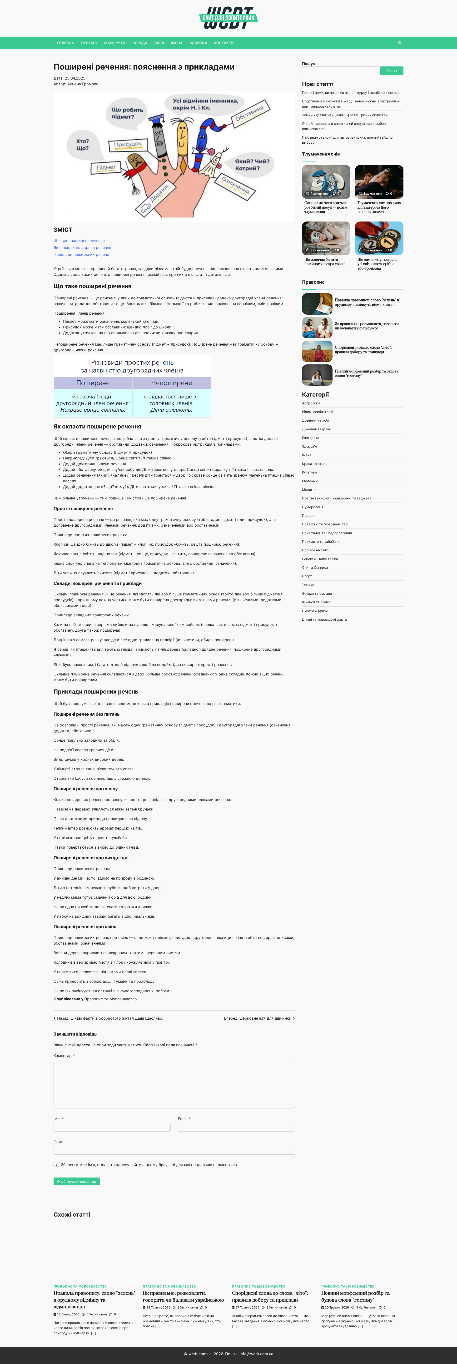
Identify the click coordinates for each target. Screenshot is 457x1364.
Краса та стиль (314, 464)
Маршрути (114, 43)
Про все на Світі (315, 550)
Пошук (308, 63)
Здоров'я (309, 446)
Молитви (309, 490)
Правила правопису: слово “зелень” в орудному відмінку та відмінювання (367, 302)
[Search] (399, 42)
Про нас (89, 43)
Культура (309, 472)
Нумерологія (312, 507)
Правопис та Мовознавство (110, 999)
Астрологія (311, 403)
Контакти (223, 43)
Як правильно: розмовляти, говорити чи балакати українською (367, 326)
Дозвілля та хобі (315, 420)
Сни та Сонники (315, 568)
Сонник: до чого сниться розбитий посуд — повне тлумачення (325, 207)
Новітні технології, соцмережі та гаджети (336, 498)
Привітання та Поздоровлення (327, 533)
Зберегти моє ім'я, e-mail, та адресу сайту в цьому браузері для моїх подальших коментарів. (149, 1164)
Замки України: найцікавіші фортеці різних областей (344, 115)
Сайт (58, 1141)
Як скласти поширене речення (82, 247)
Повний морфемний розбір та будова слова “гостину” (366, 373)
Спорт (307, 576)
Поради (139, 43)
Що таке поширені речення (79, 240)
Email (184, 1118)
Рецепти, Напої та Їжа (320, 559)
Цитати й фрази (315, 611)
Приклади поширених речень (81, 254)
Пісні (159, 43)
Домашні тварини (316, 429)
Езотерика (310, 438)
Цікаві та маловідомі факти (324, 620)
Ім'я (59, 1118)
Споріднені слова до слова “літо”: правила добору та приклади (363, 350)
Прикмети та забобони (320, 542)
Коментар (64, 1055)
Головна (65, 43)
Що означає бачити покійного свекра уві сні (324, 262)
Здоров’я (198, 43)
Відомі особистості (317, 412)
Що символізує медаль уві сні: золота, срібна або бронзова (377, 264)
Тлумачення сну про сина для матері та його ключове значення (379, 207)
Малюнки (310, 481)
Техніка (308, 585)
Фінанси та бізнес (316, 602)
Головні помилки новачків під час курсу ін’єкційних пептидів (351, 93)
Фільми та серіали (317, 594)
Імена (177, 43)
